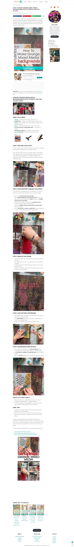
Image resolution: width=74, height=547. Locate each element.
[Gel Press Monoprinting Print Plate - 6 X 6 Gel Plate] (17, 142)
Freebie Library (37, 537)
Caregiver (54, 541)
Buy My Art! (37, 541)
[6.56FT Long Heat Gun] (39, 141)
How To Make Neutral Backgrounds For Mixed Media (26, 434)
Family (54, 542)
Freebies (46, 1)
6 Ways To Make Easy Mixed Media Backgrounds (25, 433)
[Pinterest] (58, 7)
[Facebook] (51, 7)
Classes (37, 539)
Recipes (30, 1)
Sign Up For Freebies (37, 536)
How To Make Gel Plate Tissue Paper (22, 431)
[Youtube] (54, 7)
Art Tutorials (18, 4)
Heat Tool (17, 132)
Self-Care (35, 1)
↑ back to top (37, 530)
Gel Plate (16, 119)
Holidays (41, 1)
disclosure (40, 92)
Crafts (25, 1)
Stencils (16, 122)
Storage (54, 539)
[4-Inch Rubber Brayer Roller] (28, 141)
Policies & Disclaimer (19, 536)
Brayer (16, 125)
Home (14, 4)
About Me (20, 539)
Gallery (19, 541)
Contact (19, 537)
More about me (54, 36)
